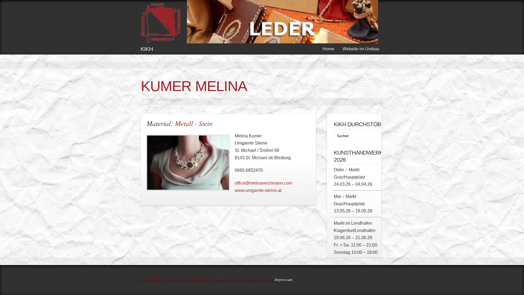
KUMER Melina (194, 86)
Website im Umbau (361, 49)
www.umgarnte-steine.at (258, 190)
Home (328, 49)
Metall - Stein (194, 123)
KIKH (147, 49)
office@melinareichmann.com (263, 183)
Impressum (284, 279)
